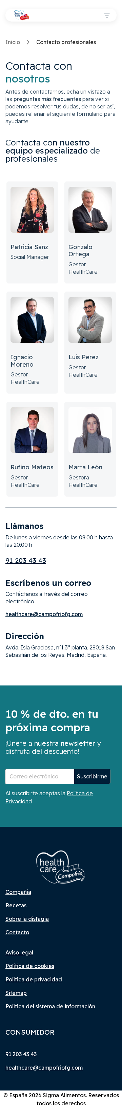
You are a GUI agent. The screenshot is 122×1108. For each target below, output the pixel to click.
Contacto (17, 932)
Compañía (18, 891)
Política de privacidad (33, 979)
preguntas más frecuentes (47, 99)
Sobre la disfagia (27, 918)
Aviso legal (19, 952)
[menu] (107, 15)
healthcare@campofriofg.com (44, 614)
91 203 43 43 (25, 560)
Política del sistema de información (50, 1006)
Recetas (15, 905)
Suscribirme (92, 776)
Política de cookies (29, 966)
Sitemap (16, 992)
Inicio (12, 42)
